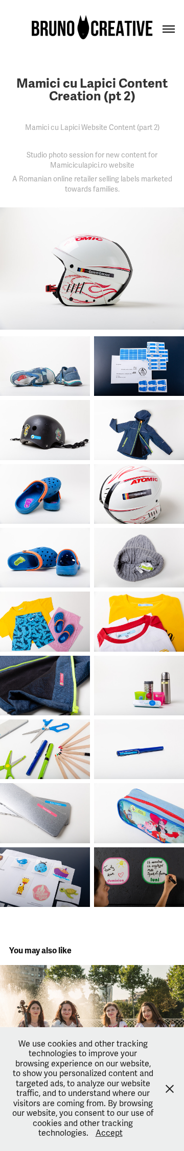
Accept (109, 1133)
